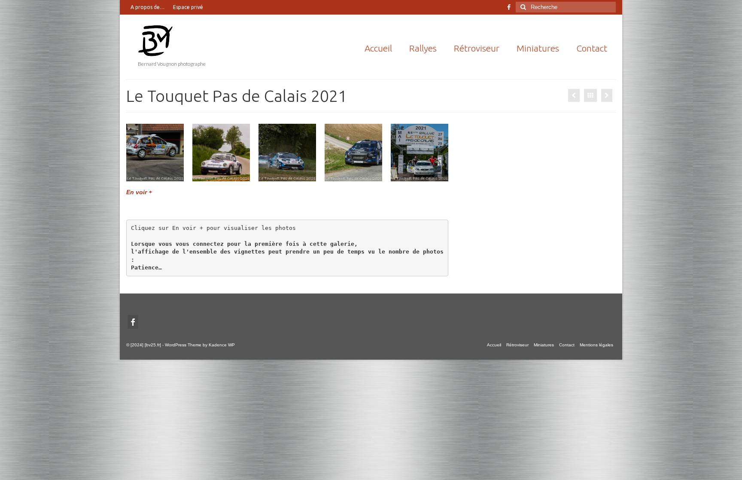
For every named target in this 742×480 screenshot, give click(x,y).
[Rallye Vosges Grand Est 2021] (606, 95)
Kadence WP (222, 344)
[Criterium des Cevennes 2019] (574, 95)
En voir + (139, 192)
